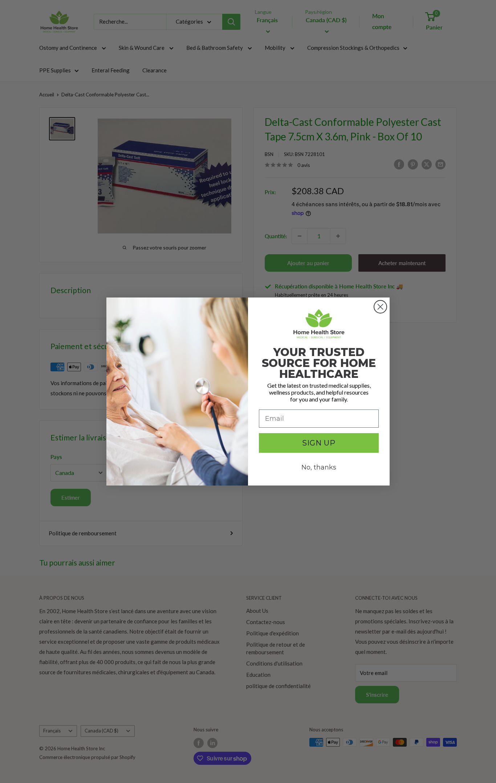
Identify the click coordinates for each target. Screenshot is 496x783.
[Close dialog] (380, 306)
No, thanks (318, 467)
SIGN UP (319, 443)
